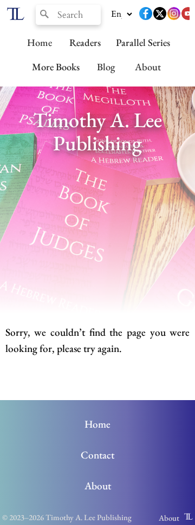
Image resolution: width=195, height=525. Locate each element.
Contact (97, 455)
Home (39, 42)
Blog (106, 66)
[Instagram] (174, 15)
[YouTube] (188, 15)
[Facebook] (146, 15)
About (148, 66)
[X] (160, 15)
